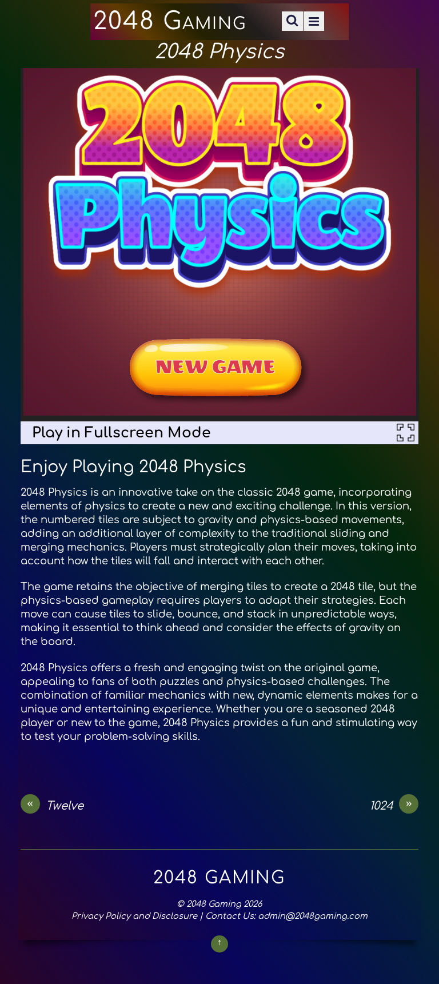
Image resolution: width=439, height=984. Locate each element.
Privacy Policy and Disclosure (134, 916)
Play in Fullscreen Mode (121, 433)
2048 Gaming (213, 904)
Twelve (55, 805)
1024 (390, 805)
